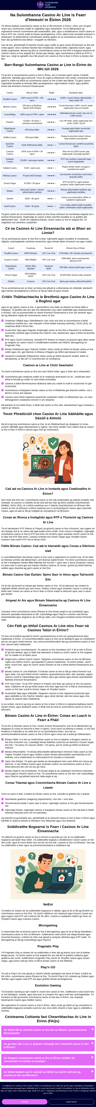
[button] (92, 939)
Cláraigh (24, 1102)
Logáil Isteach (71, 1102)
